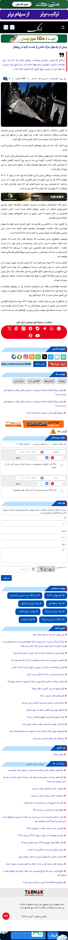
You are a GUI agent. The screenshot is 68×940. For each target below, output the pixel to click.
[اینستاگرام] (25, 356)
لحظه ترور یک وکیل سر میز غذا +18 (48, 810)
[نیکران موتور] (34, 197)
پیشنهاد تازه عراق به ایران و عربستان (48, 738)
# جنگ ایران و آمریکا (54, 611)
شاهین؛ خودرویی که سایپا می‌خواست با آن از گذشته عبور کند (37, 660)
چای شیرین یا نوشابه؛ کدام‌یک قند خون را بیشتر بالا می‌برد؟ (38, 653)
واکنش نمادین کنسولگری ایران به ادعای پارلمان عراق (41, 857)
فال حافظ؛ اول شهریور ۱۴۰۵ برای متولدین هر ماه (42, 842)
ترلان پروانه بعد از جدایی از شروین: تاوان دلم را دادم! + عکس (38, 667)
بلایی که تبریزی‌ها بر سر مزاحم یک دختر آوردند (43, 803)
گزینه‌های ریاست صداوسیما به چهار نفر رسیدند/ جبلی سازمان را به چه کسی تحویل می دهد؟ (35, 779)
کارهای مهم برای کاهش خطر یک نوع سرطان (45, 710)
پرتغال (62, 381)
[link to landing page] (35, 27)
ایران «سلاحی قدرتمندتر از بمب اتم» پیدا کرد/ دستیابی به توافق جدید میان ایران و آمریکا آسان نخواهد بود (34, 819)
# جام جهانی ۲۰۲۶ (55, 595)
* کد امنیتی (61, 567)
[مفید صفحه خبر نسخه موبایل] (34, 15)
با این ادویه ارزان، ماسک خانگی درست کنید (45, 674)
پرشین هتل (58, 754)
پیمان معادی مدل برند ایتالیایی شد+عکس (45, 850)
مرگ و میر (19, 381)
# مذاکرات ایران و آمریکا (53, 619)
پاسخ (18, 458)
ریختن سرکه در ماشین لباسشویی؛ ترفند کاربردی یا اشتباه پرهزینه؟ (36, 681)
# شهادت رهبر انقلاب (28, 611)
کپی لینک (39, 364)
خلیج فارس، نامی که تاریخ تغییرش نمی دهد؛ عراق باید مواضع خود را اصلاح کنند (34, 873)
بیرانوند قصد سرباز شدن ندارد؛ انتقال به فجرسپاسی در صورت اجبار (34, 864)
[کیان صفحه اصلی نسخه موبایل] (34, 935)
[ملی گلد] (34, 4)
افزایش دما (34, 381)
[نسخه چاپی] (63, 357)
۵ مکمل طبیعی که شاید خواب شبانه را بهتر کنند (43, 724)
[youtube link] (37, 335)
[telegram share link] (50, 357)
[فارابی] (34, 38)
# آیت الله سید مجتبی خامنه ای (25, 595)
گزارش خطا (62, 431)
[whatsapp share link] (38, 357)
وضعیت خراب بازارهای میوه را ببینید (47, 788)
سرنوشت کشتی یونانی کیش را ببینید (47, 796)
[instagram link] (23, 328)
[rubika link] (59, 328)
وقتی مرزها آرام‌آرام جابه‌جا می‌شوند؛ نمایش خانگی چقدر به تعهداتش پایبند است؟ (34, 392)
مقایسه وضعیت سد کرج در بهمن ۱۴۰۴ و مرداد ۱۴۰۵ (40, 835)
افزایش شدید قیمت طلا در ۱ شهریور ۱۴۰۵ (44, 828)
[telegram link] (44, 328)
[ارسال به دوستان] (57, 357)
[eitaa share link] (31, 357)
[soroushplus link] (30, 328)
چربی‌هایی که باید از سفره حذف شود (48, 635)
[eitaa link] (16, 328)
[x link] (9, 328)
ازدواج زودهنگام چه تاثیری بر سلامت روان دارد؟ (43, 882)
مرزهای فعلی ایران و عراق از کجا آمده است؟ (44, 413)
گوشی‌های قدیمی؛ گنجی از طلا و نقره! (48, 689)
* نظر (64, 544)
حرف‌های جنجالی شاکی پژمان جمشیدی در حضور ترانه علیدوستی (35, 770)
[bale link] (37, 328)
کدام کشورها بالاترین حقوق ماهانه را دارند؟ (45, 717)
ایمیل (64, 531)
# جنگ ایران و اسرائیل (31, 603)
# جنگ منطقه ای (56, 603)
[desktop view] (12, 27)
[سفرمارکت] (34, 424)
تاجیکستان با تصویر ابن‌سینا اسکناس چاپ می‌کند (43, 703)
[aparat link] (30, 335)
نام (65, 517)
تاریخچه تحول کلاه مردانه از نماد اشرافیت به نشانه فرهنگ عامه (37, 731)
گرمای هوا (49, 381)
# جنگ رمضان (27, 619)
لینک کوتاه (59, 363)
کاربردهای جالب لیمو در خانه (52, 696)
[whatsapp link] (52, 328)
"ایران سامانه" (27, 916)
